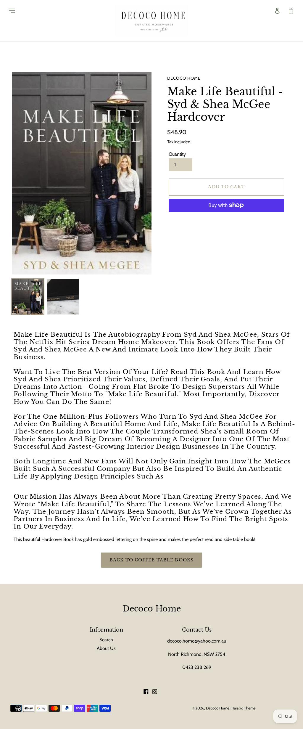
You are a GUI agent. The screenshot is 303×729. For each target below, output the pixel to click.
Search (106, 640)
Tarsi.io (237, 708)
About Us (106, 648)
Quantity (177, 154)
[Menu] (9, 11)
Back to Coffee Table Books (151, 560)
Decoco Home (152, 609)
